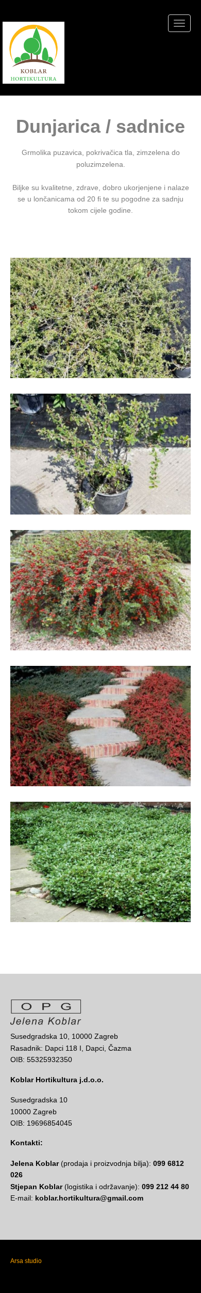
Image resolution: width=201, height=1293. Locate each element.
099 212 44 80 (165, 1186)
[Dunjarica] (108, 318)
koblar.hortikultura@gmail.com (89, 1198)
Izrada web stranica (71, 1261)
